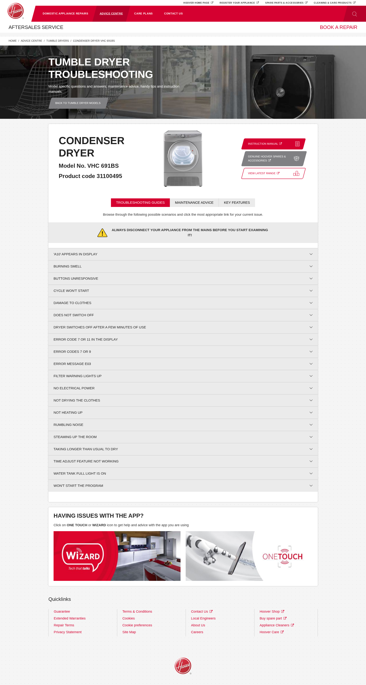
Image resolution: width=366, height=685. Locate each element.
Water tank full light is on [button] (80, 473)
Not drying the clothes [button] (77, 400)
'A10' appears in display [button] (75, 254)
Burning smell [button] (68, 266)
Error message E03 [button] (72, 364)
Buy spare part (271, 618)
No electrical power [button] (74, 388)
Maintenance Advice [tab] (194, 202)
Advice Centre (31, 40)
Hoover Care (270, 632)
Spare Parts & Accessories (284, 3)
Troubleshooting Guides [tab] (140, 202)
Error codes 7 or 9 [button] (72, 352)
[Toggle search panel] (354, 14)
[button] (65, 14)
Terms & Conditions (137, 611)
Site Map (129, 632)
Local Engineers (203, 618)
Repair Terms (64, 625)
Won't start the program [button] (78, 486)
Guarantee (62, 611)
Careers (197, 632)
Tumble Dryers (57, 40)
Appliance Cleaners (275, 625)
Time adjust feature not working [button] (86, 461)
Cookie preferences (137, 625)
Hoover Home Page (196, 3)
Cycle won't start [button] (71, 291)
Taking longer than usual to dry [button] (86, 449)
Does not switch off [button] (74, 315)
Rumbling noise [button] (68, 425)
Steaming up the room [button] (75, 437)
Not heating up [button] (68, 412)
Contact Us (200, 611)
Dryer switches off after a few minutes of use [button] (100, 327)
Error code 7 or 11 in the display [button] (86, 339)
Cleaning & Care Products (333, 3)
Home (13, 40)
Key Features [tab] (237, 202)
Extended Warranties (70, 618)
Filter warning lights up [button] (78, 376)
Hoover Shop (270, 611)
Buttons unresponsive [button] (76, 278)
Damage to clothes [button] (72, 303)
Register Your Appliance (238, 3)
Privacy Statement (68, 632)
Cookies (128, 618)
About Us (198, 625)
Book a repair (338, 27)
